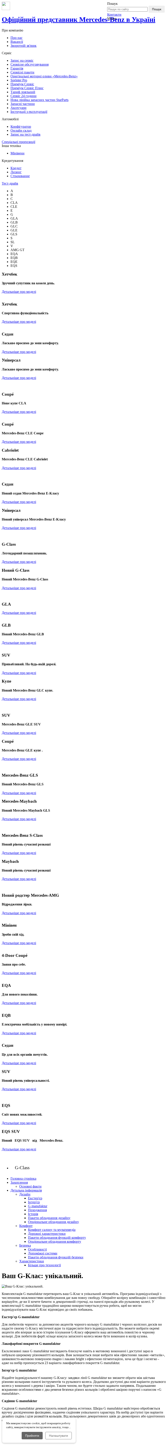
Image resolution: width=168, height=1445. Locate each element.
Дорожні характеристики (47, 1233)
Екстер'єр (35, 1198)
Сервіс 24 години (23, 96)
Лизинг (16, 172)
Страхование (20, 176)
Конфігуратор (20, 126)
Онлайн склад (21, 130)
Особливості (37, 1249)
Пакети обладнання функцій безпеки (55, 1257)
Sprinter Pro (18, 80)
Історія (33, 1214)
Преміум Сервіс (22, 84)
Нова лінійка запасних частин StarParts (39, 100)
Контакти (114, 14)
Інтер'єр (34, 1202)
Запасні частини (22, 104)
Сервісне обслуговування (29, 64)
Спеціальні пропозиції (18, 142)
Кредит (15, 168)
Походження (37, 1210)
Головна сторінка (23, 1178)
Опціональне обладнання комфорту (54, 1241)
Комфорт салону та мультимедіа (51, 1230)
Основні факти (30, 1186)
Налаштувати (58, 1435)
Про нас (16, 38)
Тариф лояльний (22, 92)
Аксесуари (18, 108)
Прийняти (32, 1435)
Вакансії (16, 42)
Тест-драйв (10, 183)
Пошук (156, 9)
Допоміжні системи (42, 1253)
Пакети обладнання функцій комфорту (57, 1237)
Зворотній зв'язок (23, 45)
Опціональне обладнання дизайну (53, 1222)
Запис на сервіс (21, 60)
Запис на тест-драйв (25, 134)
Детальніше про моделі (19, 292)
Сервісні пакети (22, 72)
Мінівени (17, 153)
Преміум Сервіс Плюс (27, 88)
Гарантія (16, 68)
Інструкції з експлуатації (28, 112)
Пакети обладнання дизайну (49, 1218)
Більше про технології (44, 1265)
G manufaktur (37, 1206)
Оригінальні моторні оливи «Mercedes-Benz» (44, 76)
